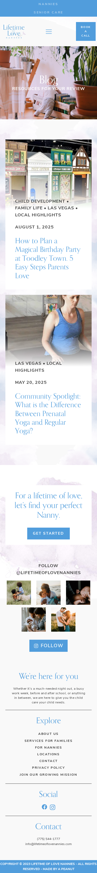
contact (48, 761)
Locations (48, 754)
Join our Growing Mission (48, 774)
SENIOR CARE (49, 12)
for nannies (48, 747)
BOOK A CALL (86, 31)
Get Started (48, 533)
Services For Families (49, 741)
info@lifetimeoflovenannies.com (48, 844)
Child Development (40, 201)
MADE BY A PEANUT (58, 869)
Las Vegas (61, 208)
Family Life (29, 208)
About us (48, 734)
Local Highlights (38, 215)
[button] (48, 646)
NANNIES (48, 4)
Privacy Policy (48, 767)
